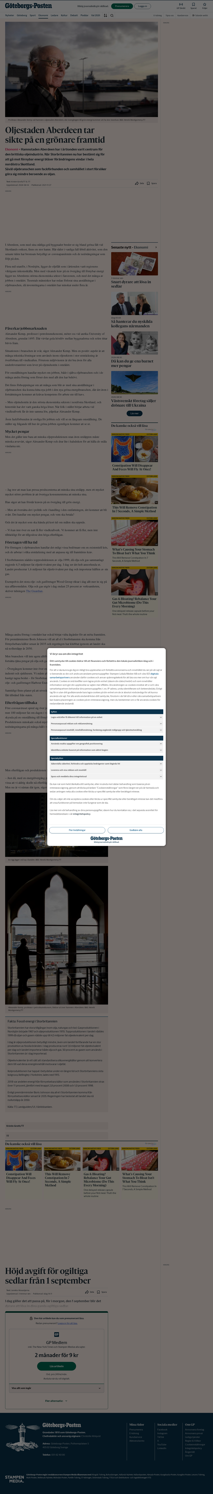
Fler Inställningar (77, 830)
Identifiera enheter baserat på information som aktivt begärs (79, 750)
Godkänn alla (136, 830)
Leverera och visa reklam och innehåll (68, 770)
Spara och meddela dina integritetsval (69, 776)
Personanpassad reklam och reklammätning (71, 723)
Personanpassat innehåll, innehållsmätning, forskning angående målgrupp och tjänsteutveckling (96, 730)
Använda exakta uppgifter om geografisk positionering (76, 743)
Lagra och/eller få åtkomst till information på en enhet (76, 717)
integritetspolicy (81, 813)
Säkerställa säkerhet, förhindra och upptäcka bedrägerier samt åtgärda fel (85, 763)
